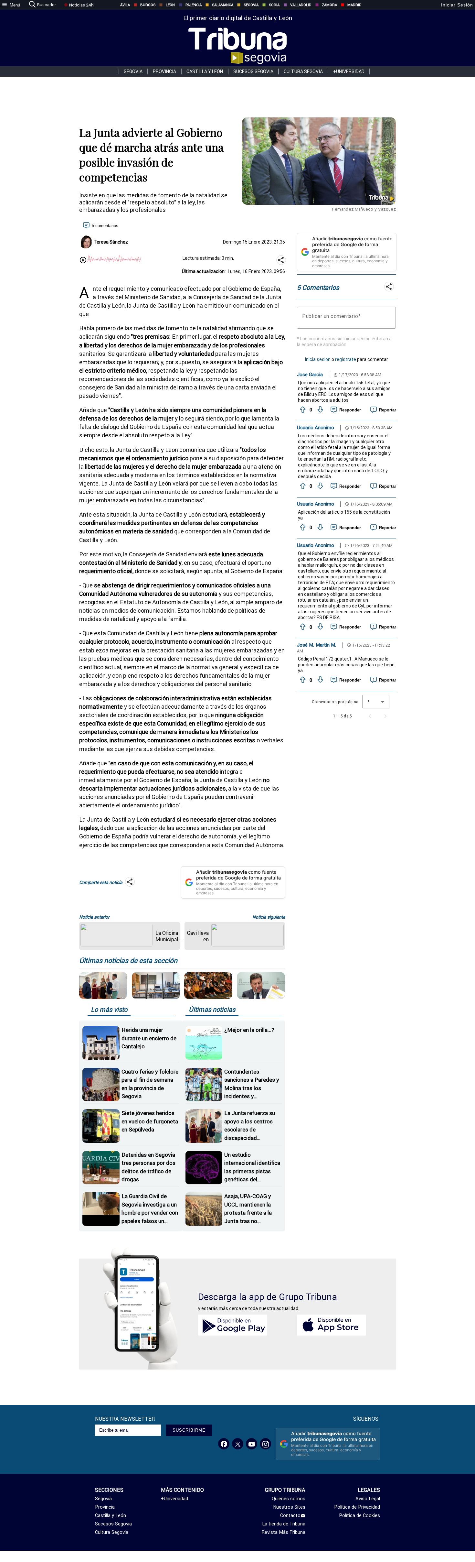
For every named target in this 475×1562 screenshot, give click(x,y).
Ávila (125, 5)
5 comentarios (105, 225)
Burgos (147, 5)
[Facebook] (223, 1443)
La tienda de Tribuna (283, 1524)
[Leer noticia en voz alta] (83, 260)
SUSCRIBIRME (189, 1430)
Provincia (164, 71)
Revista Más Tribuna (283, 1532)
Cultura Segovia (303, 71)
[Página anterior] (370, 716)
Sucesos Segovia (253, 71)
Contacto (290, 1515)
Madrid (354, 5)
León (170, 5)
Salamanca (222, 5)
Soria (274, 5)
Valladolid (300, 5)
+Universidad (348, 71)
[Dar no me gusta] (319, 410)
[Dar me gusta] (302, 410)
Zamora (329, 5)
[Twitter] (237, 1443)
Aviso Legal (367, 1499)
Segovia (251, 5)
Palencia (193, 5)
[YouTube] (251, 1443)
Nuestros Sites (289, 1507)
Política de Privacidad (357, 1507)
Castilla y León (204, 71)
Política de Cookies (359, 1515)
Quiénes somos (288, 1499)
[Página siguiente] (385, 716)
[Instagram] (265, 1443)
